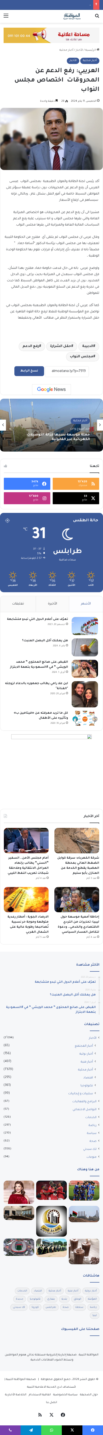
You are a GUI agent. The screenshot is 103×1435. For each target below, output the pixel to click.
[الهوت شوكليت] (84, 1252)
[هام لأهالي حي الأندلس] (51, 1221)
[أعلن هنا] (51, 35)
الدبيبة (87, 346)
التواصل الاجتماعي (85, 1109)
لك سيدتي (90, 1149)
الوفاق (77, 1299)
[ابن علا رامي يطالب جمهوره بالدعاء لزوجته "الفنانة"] (85, 694)
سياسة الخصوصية (65, 1395)
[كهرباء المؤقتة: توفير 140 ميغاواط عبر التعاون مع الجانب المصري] (51, 1248)
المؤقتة (92, 1299)
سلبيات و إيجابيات (80, 1093)
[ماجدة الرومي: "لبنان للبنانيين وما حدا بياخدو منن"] (19, 1192)
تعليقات (18, 604)
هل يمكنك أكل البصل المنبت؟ (45, 640)
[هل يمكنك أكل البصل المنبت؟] (85, 647)
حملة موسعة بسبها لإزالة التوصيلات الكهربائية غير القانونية (58, 437)
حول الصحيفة (89, 1395)
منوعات (91, 1157)
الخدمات (91, 1117)
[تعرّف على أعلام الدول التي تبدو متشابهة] (85, 626)
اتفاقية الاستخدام (40, 1395)
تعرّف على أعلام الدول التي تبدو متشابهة (37, 619)
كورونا (35, 1307)
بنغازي (51, 1299)
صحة (93, 1141)
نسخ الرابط (29, 371)
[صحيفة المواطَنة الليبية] (72, 16)
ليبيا (94, 1315)
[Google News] (51, 389)
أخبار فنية (87, 1062)
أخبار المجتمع (84, 1046)
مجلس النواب (81, 357)
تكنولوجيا (86, 1086)
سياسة (92, 1133)
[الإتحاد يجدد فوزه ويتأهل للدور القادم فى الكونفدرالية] (84, 1191)
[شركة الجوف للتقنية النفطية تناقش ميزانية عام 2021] (19, 1213)
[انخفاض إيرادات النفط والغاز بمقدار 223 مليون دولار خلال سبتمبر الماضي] (84, 1214)
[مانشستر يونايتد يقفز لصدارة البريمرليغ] (51, 1190)
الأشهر (86, 604)
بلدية (64, 1299)
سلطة (79, 1307)
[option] (51, 425)
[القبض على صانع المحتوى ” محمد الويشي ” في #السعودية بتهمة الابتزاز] (85, 669)
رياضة (93, 1125)
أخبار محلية (66, 50)
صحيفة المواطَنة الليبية (21, 1379)
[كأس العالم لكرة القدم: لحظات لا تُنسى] (19, 1247)
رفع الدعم (31, 346)
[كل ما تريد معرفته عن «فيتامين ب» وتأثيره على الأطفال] (85, 718)
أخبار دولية (86, 1054)
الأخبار (79, 50)
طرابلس (51, 1307)
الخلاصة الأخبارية (15, 1395)
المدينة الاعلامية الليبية (41, 1387)
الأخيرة (52, 604)
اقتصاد (88, 1078)
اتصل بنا (51, 1402)
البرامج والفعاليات (84, 1101)
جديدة (19, 1299)
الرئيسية (91, 50)
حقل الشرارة (60, 346)
